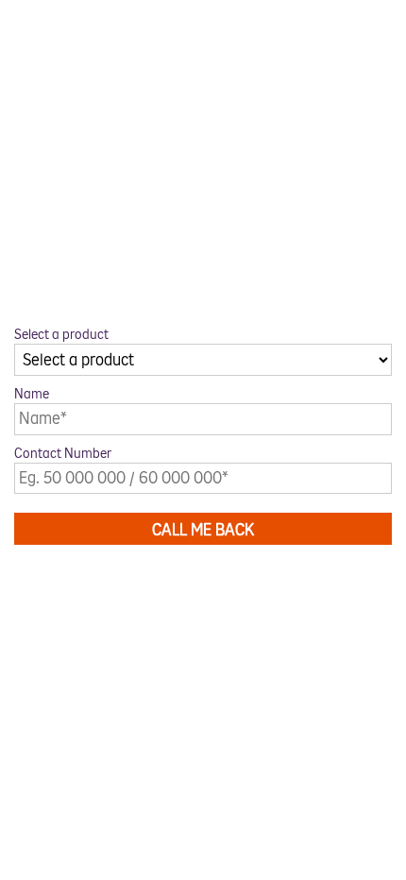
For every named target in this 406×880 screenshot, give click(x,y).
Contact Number (62, 454)
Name (31, 394)
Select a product (61, 335)
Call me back (203, 530)
